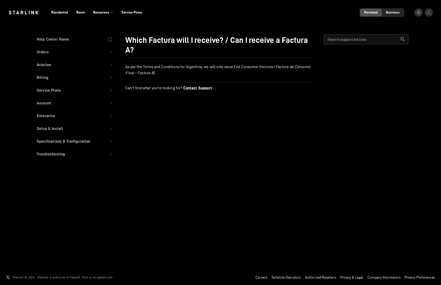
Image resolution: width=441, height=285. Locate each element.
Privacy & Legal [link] (351, 277)
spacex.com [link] (104, 277)
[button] (75, 52)
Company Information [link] (384, 277)
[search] (403, 39)
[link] (23, 12)
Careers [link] (261, 277)
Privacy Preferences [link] (420, 277)
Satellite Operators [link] (286, 277)
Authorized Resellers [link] (320, 277)
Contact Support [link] (197, 88)
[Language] (418, 12)
